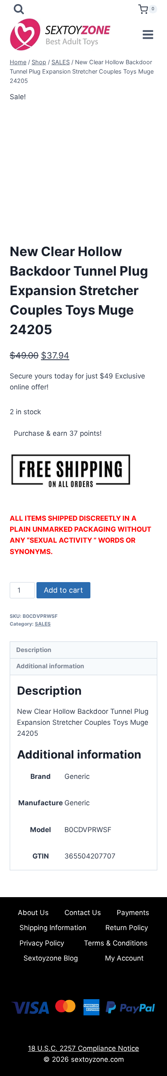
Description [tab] (33, 650)
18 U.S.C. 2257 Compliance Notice (83, 1048)
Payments (133, 913)
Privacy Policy (41, 943)
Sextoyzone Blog (51, 958)
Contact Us (82, 913)
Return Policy (126, 928)
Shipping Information (52, 928)
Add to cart (63, 590)
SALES (43, 624)
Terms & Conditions (116, 943)
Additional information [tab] (50, 666)
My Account (124, 958)
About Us (33, 913)
